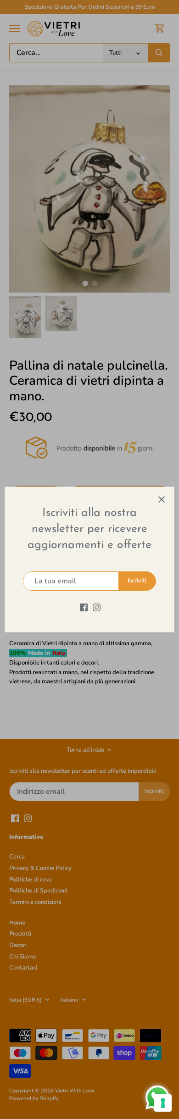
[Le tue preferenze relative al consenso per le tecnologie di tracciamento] (163, 1103)
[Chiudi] (161, 499)
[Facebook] (84, 607)
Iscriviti (137, 580)
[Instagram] (97, 607)
